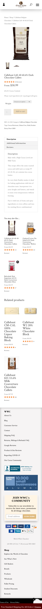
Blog (5, 420)
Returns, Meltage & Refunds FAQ (16, 440)
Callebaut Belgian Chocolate (28, 122)
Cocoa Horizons (13, 125)
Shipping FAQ (9, 435)
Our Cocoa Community (12, 460)
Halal (28, 125)
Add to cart (20, 111)
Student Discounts (11, 589)
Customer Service (10, 425)
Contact (7, 430)
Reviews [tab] (10, 147)
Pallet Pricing (9, 584)
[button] (37, 4)
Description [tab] (11, 139)
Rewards (7, 594)
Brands (6, 569)
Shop (11, 17)
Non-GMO (12, 128)
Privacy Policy (14, 602)
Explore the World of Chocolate (16, 554)
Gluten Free (22, 125)
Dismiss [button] (38, 607)
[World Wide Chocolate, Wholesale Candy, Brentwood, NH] (18, 468)
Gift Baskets (8, 564)
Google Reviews (10, 445)
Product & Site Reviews (13, 450)
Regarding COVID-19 (12, 455)
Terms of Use (4, 602)
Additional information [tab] (16, 143)
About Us (7, 415)
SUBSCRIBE (29, 516)
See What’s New (10, 559)
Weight (8, 103)
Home (6, 17)
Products (7, 574)
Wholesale (8, 579)
